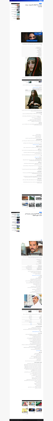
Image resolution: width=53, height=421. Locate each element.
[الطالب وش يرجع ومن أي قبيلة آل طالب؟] (32, 198)
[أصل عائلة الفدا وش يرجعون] (40, 82)
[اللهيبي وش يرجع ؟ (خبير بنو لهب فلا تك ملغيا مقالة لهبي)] (25, 198)
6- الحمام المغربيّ (39, 55)
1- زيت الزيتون (39, 51)
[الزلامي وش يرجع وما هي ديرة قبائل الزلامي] (25, 204)
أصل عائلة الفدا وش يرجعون (36, 81)
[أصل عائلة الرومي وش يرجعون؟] (39, 198)
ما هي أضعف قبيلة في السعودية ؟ (36, 87)
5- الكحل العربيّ (39, 54)
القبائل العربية (40, 3)
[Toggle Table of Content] (40, 47)
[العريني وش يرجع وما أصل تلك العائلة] (18, 8)
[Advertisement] (31, 19)
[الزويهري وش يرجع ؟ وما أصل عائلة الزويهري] (18, 15)
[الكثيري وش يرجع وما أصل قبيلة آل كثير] (32, 205)
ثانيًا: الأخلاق (40, 49)
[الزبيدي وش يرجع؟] (18, 19)
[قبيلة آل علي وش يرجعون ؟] (18, 16)
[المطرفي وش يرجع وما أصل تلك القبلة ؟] (39, 205)
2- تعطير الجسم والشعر (39, 52)
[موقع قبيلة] (41, 0)
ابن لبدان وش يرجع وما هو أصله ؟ (36, 144)
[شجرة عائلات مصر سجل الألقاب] (18, 6)
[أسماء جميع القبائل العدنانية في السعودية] (29, 82)
